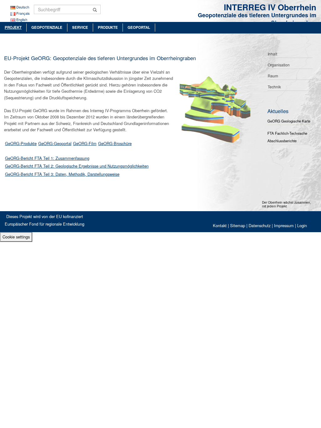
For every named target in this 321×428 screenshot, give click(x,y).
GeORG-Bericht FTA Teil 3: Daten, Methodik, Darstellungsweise (62, 174)
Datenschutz (260, 225)
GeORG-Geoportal (54, 143)
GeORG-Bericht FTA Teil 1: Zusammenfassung (47, 158)
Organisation (279, 64)
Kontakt (220, 225)
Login (302, 225)
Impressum (284, 225)
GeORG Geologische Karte (288, 120)
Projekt (13, 27)
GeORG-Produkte (21, 143)
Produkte (108, 27)
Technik (274, 86)
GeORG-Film (85, 143)
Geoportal (139, 27)
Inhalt (272, 53)
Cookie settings (16, 237)
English (21, 19)
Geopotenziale (46, 27)
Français (23, 13)
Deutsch (22, 6)
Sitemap (237, 225)
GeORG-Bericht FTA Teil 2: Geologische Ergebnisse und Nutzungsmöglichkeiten (77, 166)
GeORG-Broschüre (115, 143)
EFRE (89, 216)
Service (80, 27)
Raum (273, 75)
